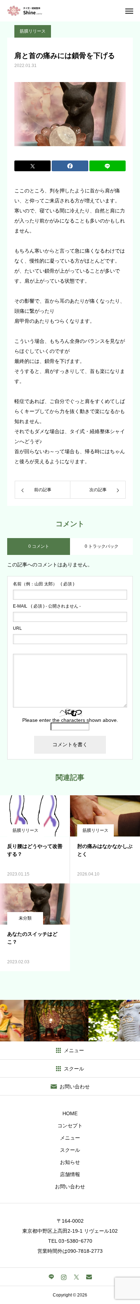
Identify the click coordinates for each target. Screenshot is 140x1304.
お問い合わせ (70, 1186)
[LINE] (51, 1277)
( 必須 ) (43, 584)
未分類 (25, 918)
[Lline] (107, 165)
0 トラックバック (101, 546)
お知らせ (70, 1162)
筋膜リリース (33, 31)
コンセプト (70, 1125)
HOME (70, 1113)
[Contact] (89, 1277)
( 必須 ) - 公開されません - (47, 606)
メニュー (70, 1138)
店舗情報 (70, 1174)
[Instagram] (63, 1277)
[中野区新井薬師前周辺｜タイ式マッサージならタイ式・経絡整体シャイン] (24, 10)
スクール (70, 1150)
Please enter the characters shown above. (70, 720)
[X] (76, 1277)
